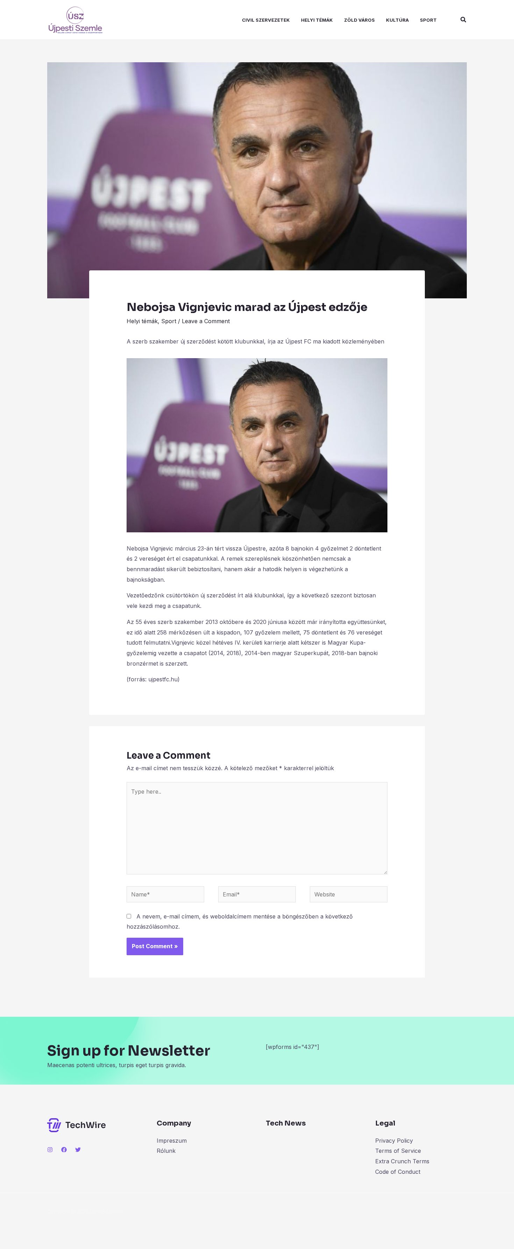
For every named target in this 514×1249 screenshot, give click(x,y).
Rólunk (166, 1150)
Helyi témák (317, 20)
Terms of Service (398, 1150)
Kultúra (397, 20)
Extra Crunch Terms (402, 1161)
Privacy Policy (394, 1140)
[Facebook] (64, 1149)
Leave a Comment (206, 321)
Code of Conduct (397, 1171)
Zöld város (359, 20)
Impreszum (172, 1140)
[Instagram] (50, 1149)
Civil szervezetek (266, 20)
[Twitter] (78, 1149)
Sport (428, 20)
